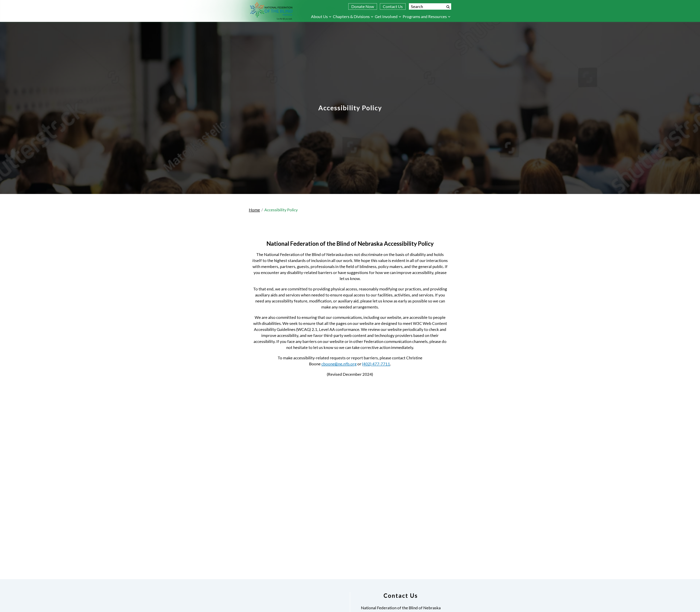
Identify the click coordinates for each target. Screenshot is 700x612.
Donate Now (362, 6)
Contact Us (393, 6)
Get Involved (386, 16)
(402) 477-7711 (376, 363)
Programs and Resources (425, 16)
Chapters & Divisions (351, 16)
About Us (319, 16)
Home (254, 209)
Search (448, 7)
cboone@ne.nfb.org (339, 363)
